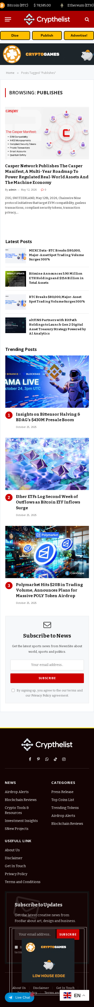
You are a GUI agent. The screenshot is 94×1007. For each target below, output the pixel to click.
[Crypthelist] (47, 19)
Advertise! (79, 35)
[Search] (86, 19)
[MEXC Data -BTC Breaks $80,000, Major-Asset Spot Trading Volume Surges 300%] (15, 256)
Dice (15, 35)
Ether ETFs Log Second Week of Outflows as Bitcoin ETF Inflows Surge (48, 502)
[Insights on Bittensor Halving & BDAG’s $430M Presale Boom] (47, 381)
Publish (47, 35)
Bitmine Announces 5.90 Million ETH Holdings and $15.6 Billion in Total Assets (56, 278)
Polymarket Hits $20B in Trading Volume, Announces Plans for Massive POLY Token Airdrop (49, 590)
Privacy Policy (41, 695)
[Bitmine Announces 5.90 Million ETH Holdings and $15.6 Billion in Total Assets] (15, 279)
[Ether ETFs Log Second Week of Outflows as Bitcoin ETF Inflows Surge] (47, 464)
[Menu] (8, 19)
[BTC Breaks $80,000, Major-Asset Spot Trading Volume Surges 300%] (15, 302)
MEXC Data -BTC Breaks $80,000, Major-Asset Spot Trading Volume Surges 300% (56, 255)
